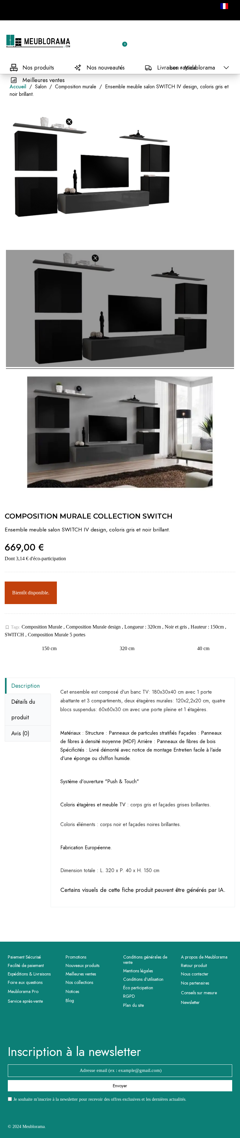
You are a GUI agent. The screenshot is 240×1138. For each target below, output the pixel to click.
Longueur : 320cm (143, 626)
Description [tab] (25, 686)
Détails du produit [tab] (23, 710)
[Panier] (121, 41)
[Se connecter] (100, 41)
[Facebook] (111, 1029)
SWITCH (15, 634)
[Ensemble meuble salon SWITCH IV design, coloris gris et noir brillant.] (120, 309)
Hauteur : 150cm (208, 626)
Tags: (12, 627)
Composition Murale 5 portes (56, 634)
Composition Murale (42, 626)
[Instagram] (129, 1029)
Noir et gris (176, 626)
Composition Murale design (94, 626)
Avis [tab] (20, 733)
